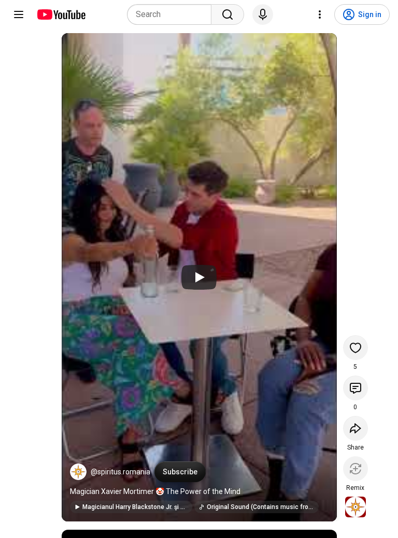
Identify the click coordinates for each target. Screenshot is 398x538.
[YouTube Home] (61, 14)
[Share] (355, 428)
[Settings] (320, 14)
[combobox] (172, 14)
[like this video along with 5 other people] (355, 347)
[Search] (227, 14)
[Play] (199, 277)
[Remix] (355, 468)
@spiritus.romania (120, 472)
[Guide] (18, 14)
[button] (78, 472)
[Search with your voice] (262, 14)
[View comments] (355, 388)
